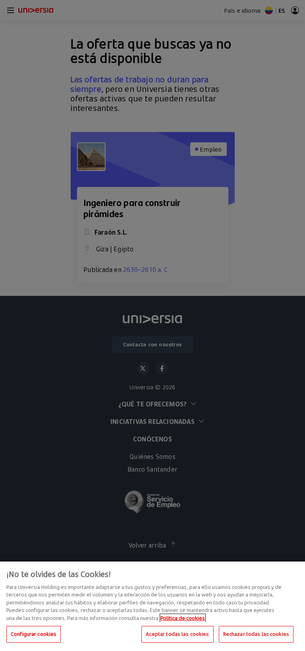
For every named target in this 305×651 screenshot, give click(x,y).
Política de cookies (182, 618)
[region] (152, 606)
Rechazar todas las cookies (256, 633)
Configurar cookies (33, 633)
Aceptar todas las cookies (177, 633)
